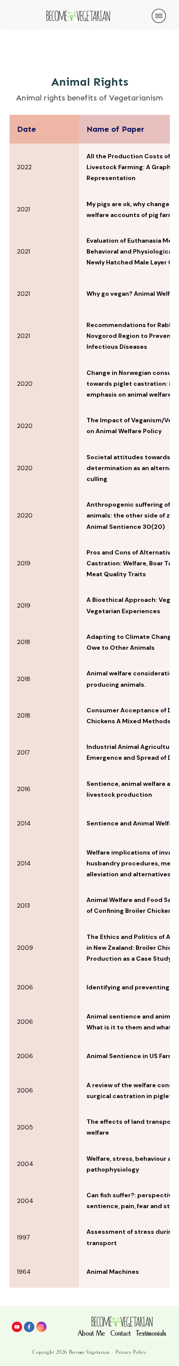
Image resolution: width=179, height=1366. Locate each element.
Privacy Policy (131, 1352)
